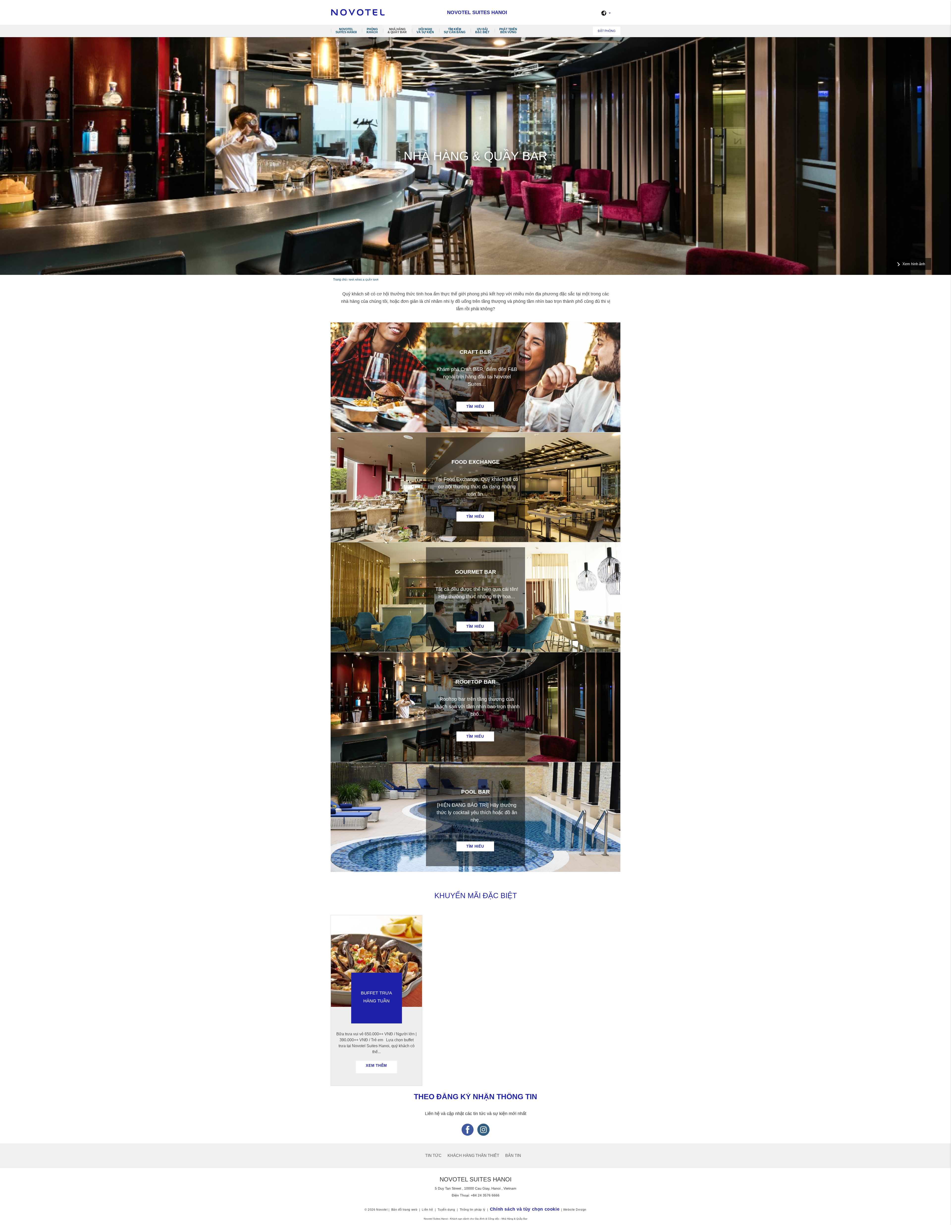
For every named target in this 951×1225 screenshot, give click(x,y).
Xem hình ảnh (913, 264)
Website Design (574, 1209)
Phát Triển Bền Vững (508, 30)
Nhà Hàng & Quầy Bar (397, 30)
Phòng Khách (372, 30)
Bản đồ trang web (404, 1209)
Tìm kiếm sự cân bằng (454, 30)
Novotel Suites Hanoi (346, 30)
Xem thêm (376, 1065)
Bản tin (513, 1155)
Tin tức (433, 1155)
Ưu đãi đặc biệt (482, 30)
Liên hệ (427, 1209)
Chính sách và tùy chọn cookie (524, 1209)
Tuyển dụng (446, 1209)
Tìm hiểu (475, 406)
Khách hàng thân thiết (473, 1155)
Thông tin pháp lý (472, 1209)
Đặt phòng (606, 31)
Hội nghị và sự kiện (425, 30)
